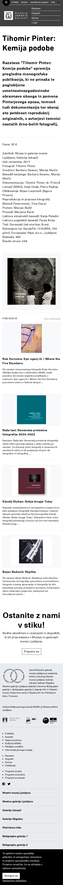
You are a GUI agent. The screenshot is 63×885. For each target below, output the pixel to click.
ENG (53, 2)
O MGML (15, 2)
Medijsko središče (14, 746)
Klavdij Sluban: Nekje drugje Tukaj (27, 501)
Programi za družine (15, 774)
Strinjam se (11, 875)
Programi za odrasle (15, 777)
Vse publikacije (52, 318)
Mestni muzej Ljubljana (16, 792)
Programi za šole (13, 771)
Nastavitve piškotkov (14, 880)
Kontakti (24, 2)
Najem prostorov (13, 740)
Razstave (36, 8)
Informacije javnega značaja (18, 749)
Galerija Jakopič (11, 810)
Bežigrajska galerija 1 (15, 836)
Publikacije (10, 765)
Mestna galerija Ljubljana (17, 801)
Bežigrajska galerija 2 (15, 845)
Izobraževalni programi (39, 2)
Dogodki (36, 13)
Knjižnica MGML (13, 743)
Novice (35, 18)
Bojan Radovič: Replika (19, 572)
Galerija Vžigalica (12, 819)
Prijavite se (31, 651)
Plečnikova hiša (11, 827)
